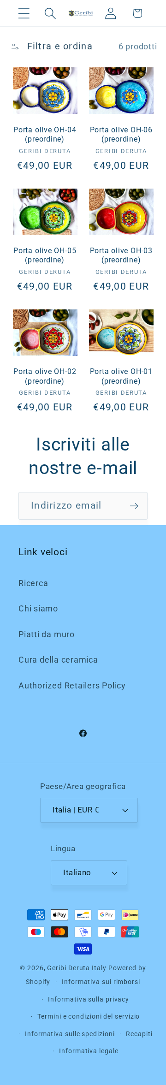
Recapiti (139, 1034)
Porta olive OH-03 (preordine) (121, 255)
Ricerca (33, 583)
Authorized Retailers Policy (72, 685)
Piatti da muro (46, 634)
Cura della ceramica (58, 659)
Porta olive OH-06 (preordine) (121, 134)
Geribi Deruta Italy (76, 968)
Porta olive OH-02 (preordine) (44, 376)
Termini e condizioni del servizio (88, 1016)
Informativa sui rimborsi (101, 981)
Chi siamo (38, 608)
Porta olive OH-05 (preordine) (44, 255)
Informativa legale (88, 1051)
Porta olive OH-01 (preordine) (121, 376)
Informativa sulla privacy (88, 999)
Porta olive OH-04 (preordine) (44, 134)
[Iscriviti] (134, 506)
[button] (24, 13)
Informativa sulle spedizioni (69, 1034)
